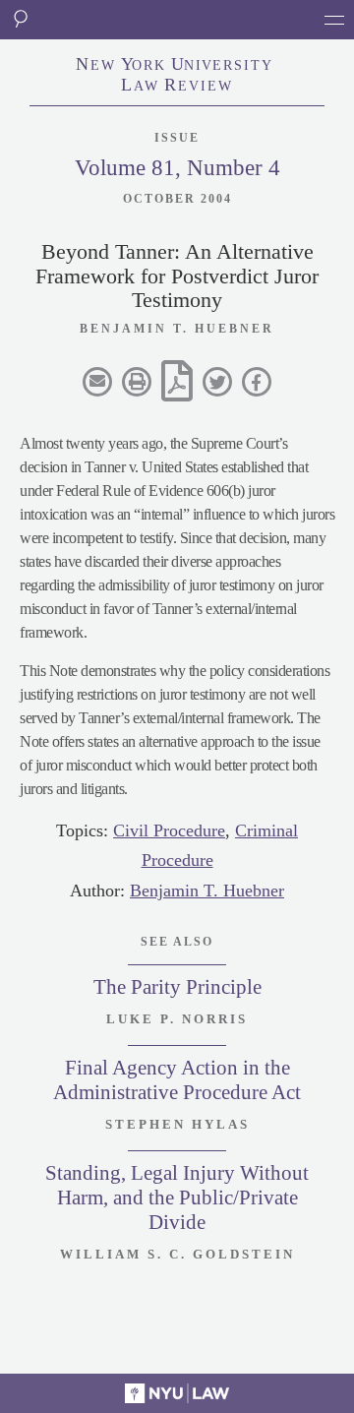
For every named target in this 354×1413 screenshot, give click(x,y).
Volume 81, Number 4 (177, 167)
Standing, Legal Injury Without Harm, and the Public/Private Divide (177, 1197)
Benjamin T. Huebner (207, 890)
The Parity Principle (177, 987)
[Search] (19, 19)
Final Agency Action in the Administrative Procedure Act (177, 1080)
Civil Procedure (169, 830)
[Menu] (334, 19)
